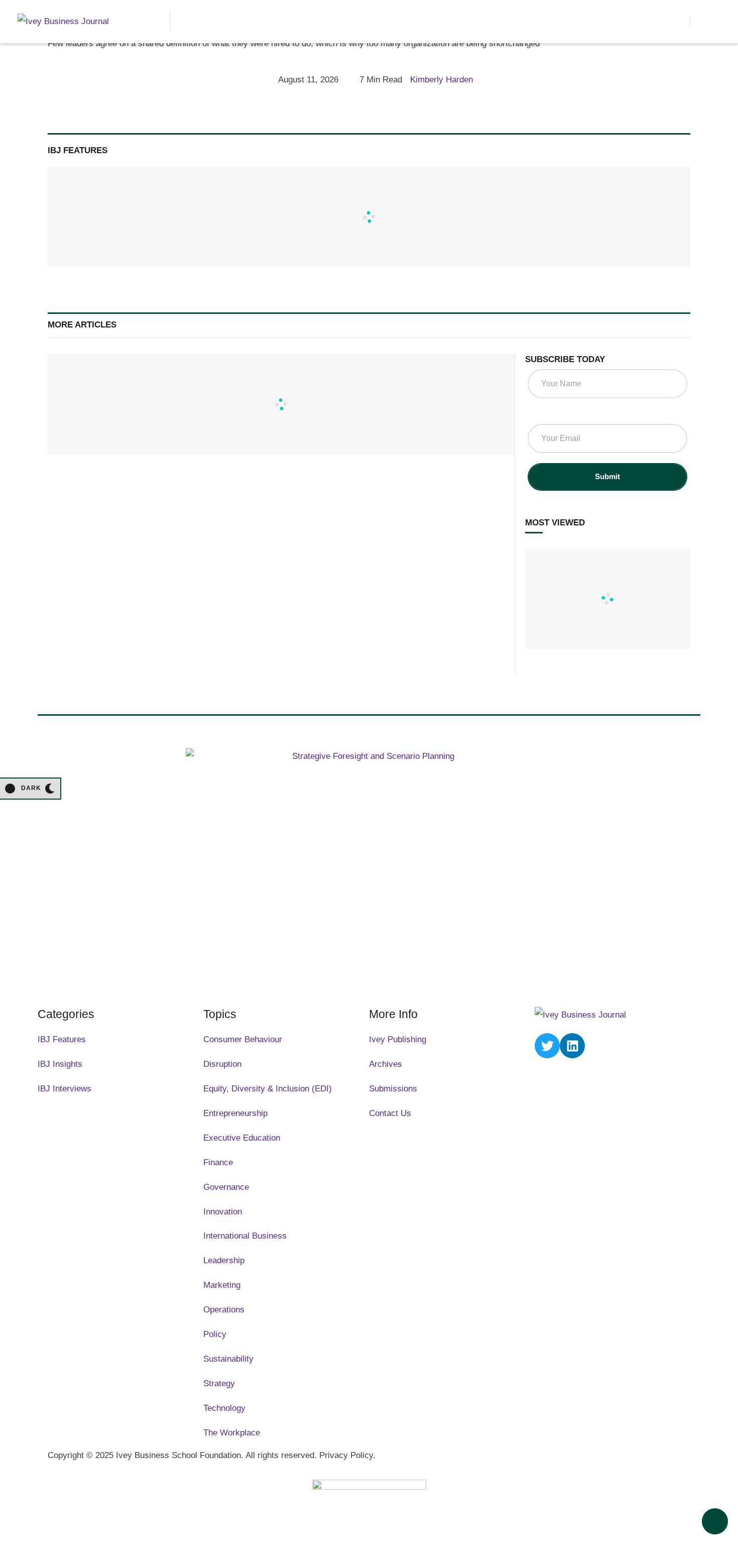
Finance (218, 1162)
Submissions (393, 1088)
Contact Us (390, 1113)
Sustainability (228, 1359)
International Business (245, 1236)
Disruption (222, 1064)
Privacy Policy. (347, 1455)
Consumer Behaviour (242, 1039)
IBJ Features (62, 1039)
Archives (385, 1064)
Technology (224, 1408)
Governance (226, 1187)
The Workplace (231, 1432)
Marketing (221, 1285)
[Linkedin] (572, 1045)
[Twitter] (547, 1045)
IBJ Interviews (64, 1088)
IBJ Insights (60, 1064)
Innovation (222, 1211)
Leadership (223, 1260)
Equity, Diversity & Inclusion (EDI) (267, 1088)
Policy (214, 1334)
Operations (223, 1309)
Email (542, 414)
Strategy (219, 1383)
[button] (677, 21)
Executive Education (241, 1138)
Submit (607, 476)
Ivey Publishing (397, 1039)
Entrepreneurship (235, 1113)
